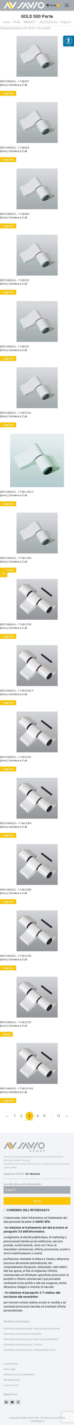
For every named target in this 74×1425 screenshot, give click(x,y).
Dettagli (6, 1034)
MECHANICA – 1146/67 (14, 81)
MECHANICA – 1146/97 (14, 346)
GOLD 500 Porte (48, 22)
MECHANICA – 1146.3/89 (15, 889)
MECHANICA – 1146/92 (14, 280)
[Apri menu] (68, 41)
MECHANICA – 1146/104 (15, 412)
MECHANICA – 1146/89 (14, 213)
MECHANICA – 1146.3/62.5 (16, 690)
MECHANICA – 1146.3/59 (15, 624)
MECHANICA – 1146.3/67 (15, 757)
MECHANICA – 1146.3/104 (16, 1088)
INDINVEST (30, 22)
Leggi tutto (8, 93)
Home (6, 22)
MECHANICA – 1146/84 (14, 147)
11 (58, 1116)
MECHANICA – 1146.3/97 (15, 1022)
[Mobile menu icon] (66, 5)
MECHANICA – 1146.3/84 (15, 823)
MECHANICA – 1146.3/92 (15, 955)
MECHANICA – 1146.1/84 (15, 558)
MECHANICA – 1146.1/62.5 (16, 491)
